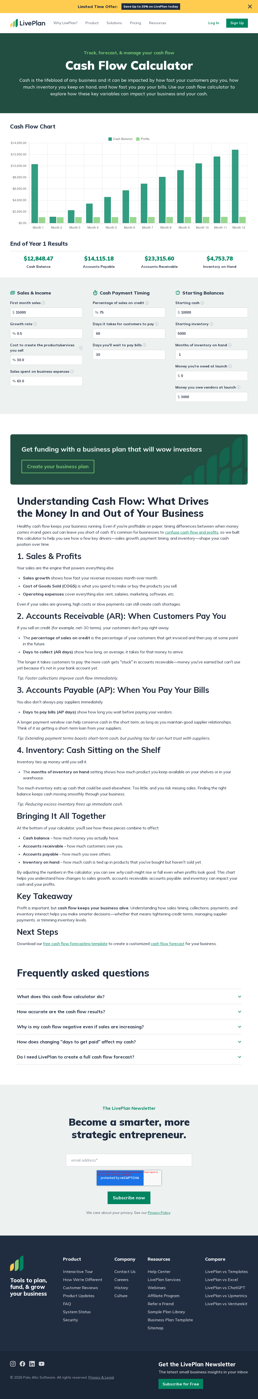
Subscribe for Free (181, 1383)
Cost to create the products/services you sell (42, 348)
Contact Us (125, 1271)
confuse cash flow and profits (191, 532)
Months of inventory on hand (201, 345)
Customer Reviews (80, 1287)
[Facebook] (22, 1364)
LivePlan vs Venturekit (226, 1303)
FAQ (67, 1303)
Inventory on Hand (219, 266)
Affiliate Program (163, 1295)
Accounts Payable (99, 266)
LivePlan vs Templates (226, 1271)
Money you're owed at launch (201, 366)
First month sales (25, 303)
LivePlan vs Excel (221, 1279)
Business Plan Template (170, 1319)
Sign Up (237, 23)
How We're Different (82, 1279)
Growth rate (21, 324)
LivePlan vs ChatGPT (225, 1287)
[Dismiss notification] (250, 6)
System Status (77, 1311)
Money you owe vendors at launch (205, 387)
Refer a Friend (161, 1303)
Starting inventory (192, 324)
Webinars (157, 1287)
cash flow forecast (167, 943)
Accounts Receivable (159, 266)
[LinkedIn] (32, 1364)
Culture (120, 1295)
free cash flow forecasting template (75, 943)
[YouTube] (41, 1364)
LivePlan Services (164, 1279)
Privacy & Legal (101, 1377)
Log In (213, 23)
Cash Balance (38, 266)
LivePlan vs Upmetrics (226, 1295)
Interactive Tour (78, 1271)
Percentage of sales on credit (118, 303)
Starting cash (187, 303)
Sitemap (156, 1327)
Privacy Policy (159, 1212)
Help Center (159, 1271)
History (121, 1287)
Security (70, 1319)
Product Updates (78, 1295)
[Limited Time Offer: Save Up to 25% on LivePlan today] (129, 6)
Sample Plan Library (166, 1311)
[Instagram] (13, 1364)
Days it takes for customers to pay (123, 324)
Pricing (135, 23)
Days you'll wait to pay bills (117, 345)
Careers (121, 1279)
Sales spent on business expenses (39, 371)
